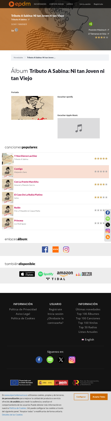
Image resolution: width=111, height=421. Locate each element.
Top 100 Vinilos (88, 323)
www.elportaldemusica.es (16, 395)
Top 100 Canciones (88, 318)
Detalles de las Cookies (12, 414)
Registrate (55, 309)
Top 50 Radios (88, 327)
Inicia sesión (85, 4)
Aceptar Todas (99, 397)
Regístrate (98, 4)
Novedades (18, 57)
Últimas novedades (88, 309)
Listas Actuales (88, 332)
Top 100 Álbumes (88, 314)
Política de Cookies (23, 318)
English (89, 339)
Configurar (81, 397)
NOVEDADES (40, 4)
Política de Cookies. (18, 408)
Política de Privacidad (23, 309)
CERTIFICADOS (56, 4)
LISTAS (70, 4)
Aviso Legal (23, 314)
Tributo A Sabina (19, 19)
